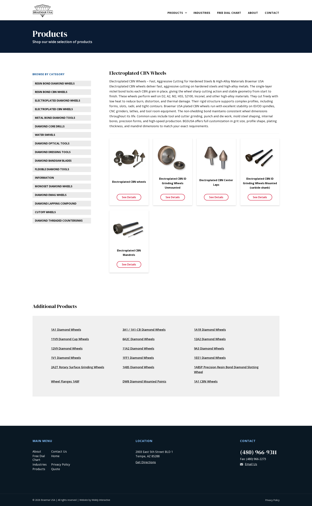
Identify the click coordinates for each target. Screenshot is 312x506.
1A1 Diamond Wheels (66, 330)
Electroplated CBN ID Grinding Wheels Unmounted (172, 183)
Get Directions (146, 462)
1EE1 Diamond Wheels (210, 358)
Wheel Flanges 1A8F (65, 381)
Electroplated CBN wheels (129, 182)
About (253, 13)
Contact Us (59, 451)
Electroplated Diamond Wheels (57, 100)
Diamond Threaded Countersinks (59, 220)
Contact (272, 13)
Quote (55, 469)
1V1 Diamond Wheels (66, 358)
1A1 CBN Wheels (206, 381)
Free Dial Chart (229, 13)
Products (175, 13)
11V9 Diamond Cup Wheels (70, 339)
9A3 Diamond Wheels (209, 348)
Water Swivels (45, 135)
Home (55, 456)
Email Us (251, 464)
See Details (129, 197)
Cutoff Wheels (45, 212)
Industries (202, 13)
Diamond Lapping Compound (55, 203)
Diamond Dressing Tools (53, 152)
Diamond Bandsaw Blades (53, 160)
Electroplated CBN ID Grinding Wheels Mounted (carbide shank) (260, 183)
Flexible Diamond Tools (52, 169)
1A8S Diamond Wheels (138, 367)
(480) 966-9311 (258, 452)
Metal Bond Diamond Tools (55, 118)
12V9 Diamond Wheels (67, 348)
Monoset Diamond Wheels (53, 186)
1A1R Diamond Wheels (210, 330)
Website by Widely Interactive (94, 499)
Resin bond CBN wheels (51, 92)
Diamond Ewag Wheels (50, 195)
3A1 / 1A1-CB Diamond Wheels (144, 330)
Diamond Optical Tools (52, 143)
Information (44, 177)
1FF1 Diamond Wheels (138, 358)
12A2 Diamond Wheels (210, 339)
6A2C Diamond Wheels (139, 339)
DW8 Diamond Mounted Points (144, 381)
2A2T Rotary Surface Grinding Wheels (77, 367)
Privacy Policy (60, 464)
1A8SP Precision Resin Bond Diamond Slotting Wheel (226, 369)
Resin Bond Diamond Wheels (55, 83)
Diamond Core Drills (50, 126)
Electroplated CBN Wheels (54, 109)
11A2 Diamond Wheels (138, 348)
